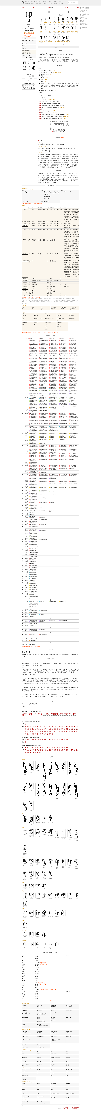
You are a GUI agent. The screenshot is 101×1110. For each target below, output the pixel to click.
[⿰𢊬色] (38, 731)
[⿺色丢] (35, 731)
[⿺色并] (64, 731)
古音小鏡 (38, 646)
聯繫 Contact (76, 1107)
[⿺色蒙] (33, 734)
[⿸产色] (77, 731)
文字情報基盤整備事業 (37, 203)
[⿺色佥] (69, 729)
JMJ (31, 36)
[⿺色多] (33, 726)
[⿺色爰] (55, 731)
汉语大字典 (26, 35)
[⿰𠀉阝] (65, 715)
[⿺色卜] (52, 731)
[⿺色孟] (45, 731)
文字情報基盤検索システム (47, 989)
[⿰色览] (77, 729)
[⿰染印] (45, 740)
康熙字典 (31, 33)
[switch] (33, 76)
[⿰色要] (62, 731)
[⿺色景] (42, 734)
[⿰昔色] (72, 731)
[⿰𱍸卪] (75, 715)
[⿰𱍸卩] (72, 715)
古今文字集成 (63, 1108)
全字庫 (31, 35)
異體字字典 (27, 36)
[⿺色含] (42, 731)
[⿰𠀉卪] (62, 715)
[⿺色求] (33, 731)
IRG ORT (69, 1108)
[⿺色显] (35, 734)
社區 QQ (71, 1107)
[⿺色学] (67, 731)
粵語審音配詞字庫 (27, 203)
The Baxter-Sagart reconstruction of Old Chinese (43, 332)
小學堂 (24, 297)
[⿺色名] (30, 731)
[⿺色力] (28, 734)
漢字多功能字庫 (26, 646)
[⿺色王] (60, 731)
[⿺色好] (57, 731)
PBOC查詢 (26, 33)
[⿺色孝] (25, 731)
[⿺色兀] (30, 734)
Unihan (50, 1000)
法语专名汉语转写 (75, 1108)
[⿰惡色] (74, 731)
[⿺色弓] (50, 731)
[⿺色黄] (40, 731)
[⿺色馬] (47, 731)
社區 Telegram (65, 1107)
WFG (62, 137)
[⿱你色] (28, 731)
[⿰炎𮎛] (38, 734)
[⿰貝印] (40, 740)
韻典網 (38, 297)
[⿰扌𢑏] (38, 740)
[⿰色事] (35, 726)
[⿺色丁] (74, 729)
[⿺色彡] (40, 734)
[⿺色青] (72, 729)
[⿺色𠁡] (69, 731)
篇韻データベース (31, 297)
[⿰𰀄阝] (70, 715)
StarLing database (27, 332)
